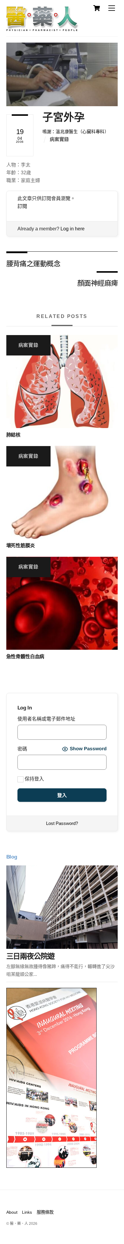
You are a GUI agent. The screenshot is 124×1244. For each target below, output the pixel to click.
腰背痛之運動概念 (33, 263)
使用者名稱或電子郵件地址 (46, 718)
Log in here (72, 228)
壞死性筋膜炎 (20, 545)
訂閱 (22, 206)
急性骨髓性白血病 (25, 656)
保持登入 (33, 778)
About (11, 1212)
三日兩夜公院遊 (30, 956)
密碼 (22, 748)
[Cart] (97, 8)
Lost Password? (62, 823)
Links (27, 1212)
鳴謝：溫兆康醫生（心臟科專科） (75, 131)
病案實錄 (59, 139)
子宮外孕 (63, 117)
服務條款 (45, 1212)
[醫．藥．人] (42, 28)
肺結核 (13, 434)
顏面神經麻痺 (97, 282)
